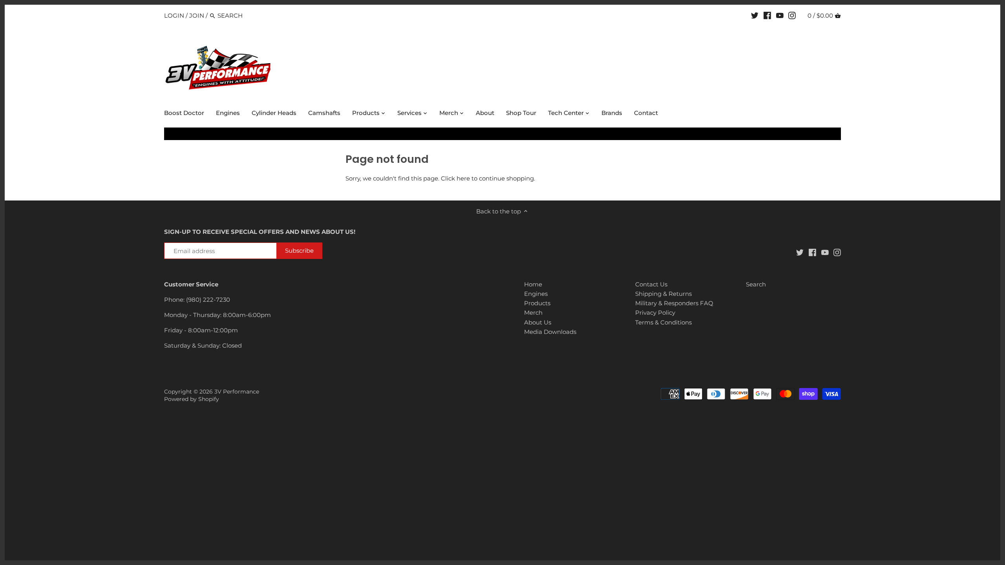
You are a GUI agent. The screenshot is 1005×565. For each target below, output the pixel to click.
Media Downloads (550, 331)
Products (537, 303)
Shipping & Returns (663, 293)
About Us (537, 322)
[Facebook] (767, 15)
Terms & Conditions (663, 322)
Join (196, 15)
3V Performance (236, 391)
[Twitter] (754, 15)
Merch (533, 312)
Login (174, 15)
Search (756, 284)
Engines (536, 293)
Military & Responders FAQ (674, 303)
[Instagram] (792, 15)
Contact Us (651, 284)
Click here (455, 178)
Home (533, 284)
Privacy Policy (655, 312)
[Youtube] (780, 15)
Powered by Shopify (191, 399)
